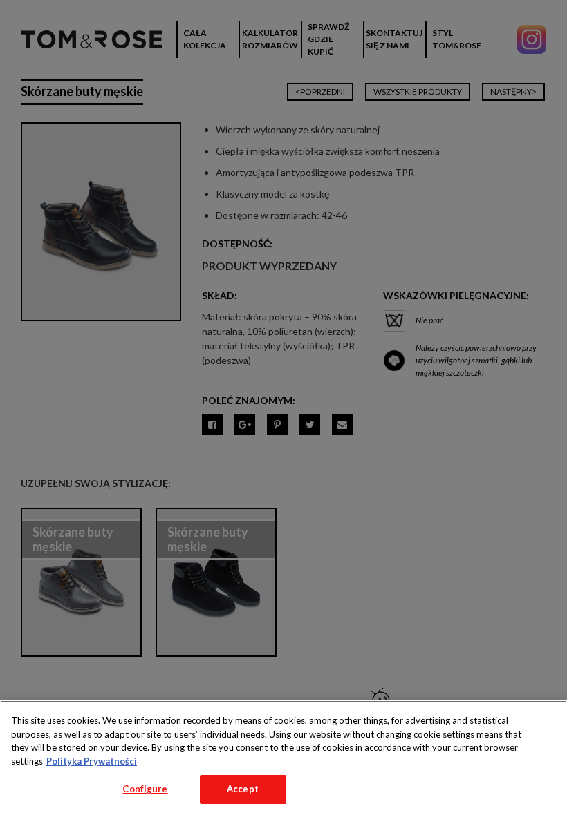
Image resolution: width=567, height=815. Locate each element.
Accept (243, 788)
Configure (144, 788)
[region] (283, 757)
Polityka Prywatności (91, 761)
